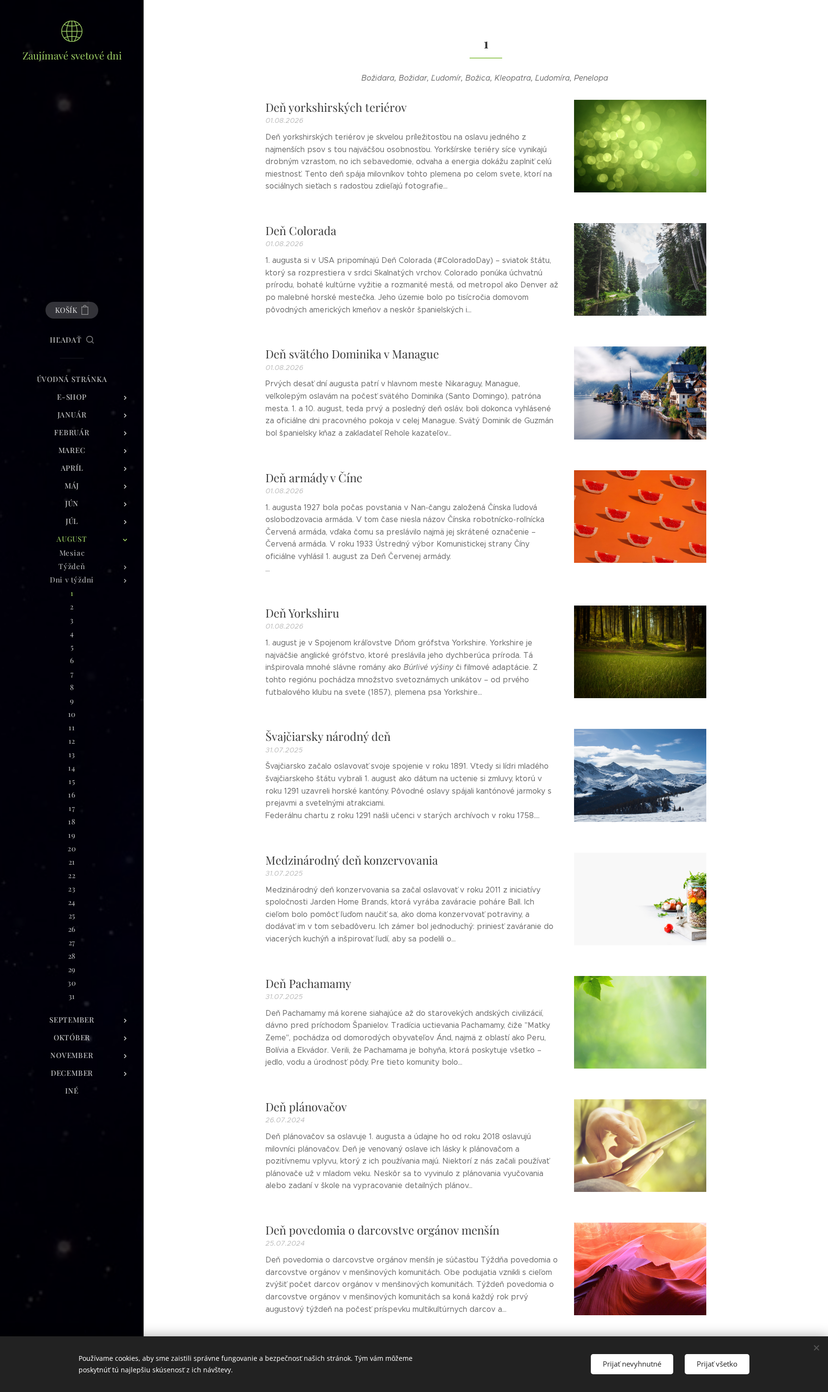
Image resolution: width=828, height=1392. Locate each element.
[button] (72, 340)
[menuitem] (72, 379)
